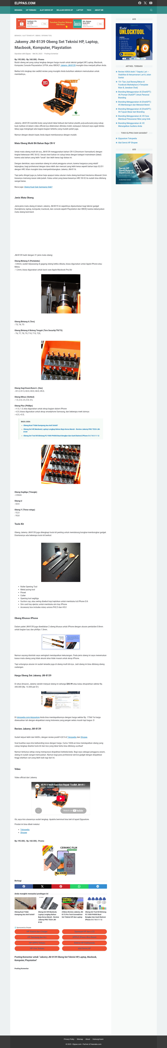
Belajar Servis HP (65, 10)
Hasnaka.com (96, 1044)
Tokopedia (71, 737)
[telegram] (98, 886)
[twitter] (145, 3)
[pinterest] (60, 886)
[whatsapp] (79, 886)
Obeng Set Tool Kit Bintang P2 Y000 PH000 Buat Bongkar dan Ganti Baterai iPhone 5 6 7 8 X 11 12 (61, 436)
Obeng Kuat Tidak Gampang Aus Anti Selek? (40, 425)
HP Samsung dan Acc (37, 937)
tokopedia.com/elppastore (28, 717)
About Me (99, 10)
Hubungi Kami (98, 1039)
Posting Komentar (51, 54)
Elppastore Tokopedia (127, 138)
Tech (89, 10)
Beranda (18, 10)
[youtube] (150, 3)
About (87, 1039)
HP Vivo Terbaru (37, 948)
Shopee (84, 737)
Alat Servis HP (46, 10)
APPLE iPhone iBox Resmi (84, 937)
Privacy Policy (69, 1039)
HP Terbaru (31, 10)
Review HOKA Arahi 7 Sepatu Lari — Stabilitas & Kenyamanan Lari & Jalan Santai (134, 75)
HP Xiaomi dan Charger (37, 932)
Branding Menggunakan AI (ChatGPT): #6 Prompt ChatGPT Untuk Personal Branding (134, 95)
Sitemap (80, 1039)
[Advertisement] (61, 233)
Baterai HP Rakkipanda (84, 943)
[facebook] (139, 3)
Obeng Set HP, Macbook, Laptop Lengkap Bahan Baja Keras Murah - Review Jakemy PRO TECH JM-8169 (48, 917)
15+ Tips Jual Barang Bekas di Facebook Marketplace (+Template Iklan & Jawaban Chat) (133, 85)
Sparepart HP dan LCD (84, 932)
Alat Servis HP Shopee (127, 142)
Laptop (80, 10)
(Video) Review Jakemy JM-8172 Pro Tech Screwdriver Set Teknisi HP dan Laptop (72, 914)
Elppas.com (25, 3)
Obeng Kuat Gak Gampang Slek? (38, 187)
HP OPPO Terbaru (37, 943)
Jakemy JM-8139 (68, 65)
